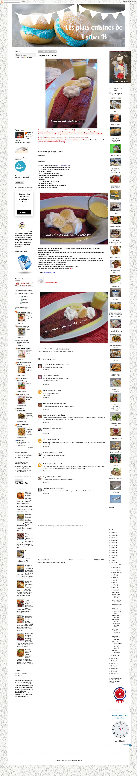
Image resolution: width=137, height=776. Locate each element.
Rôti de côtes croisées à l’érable (116, 596)
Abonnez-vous (24, 212)
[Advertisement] (71, 542)
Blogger (79, 760)
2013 (112, 658)
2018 (112, 552)
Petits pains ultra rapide (28, 616)
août (114, 575)
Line (44, 376)
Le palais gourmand (49, 364)
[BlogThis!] (62, 349)
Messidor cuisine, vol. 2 (24, 312)
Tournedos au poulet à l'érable (116, 625)
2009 (112, 668)
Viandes (27, 600)
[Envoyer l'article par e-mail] (56, 348)
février (115, 590)
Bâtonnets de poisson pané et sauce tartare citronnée (117, 645)
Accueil (71, 559)
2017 (112, 555)
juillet (114, 577)
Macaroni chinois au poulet (28, 651)
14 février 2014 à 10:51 (54, 390)
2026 (112, 532)
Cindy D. (45, 464)
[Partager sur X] (64, 349)
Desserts (28, 551)
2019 (112, 550)
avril (114, 585)
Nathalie (45, 452)
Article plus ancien (98, 559)
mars (114, 587)
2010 (112, 666)
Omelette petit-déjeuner (116, 616)
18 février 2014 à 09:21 (54, 477)
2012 (112, 661)
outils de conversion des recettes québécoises (24, 467)
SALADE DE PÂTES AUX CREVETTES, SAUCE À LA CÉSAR (29, 431)
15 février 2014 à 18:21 (56, 428)
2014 (112, 563)
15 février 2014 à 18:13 (59, 404)
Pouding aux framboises (29, 634)
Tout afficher (30, 447)
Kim (44, 439)
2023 (112, 540)
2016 (112, 558)
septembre (116, 572)
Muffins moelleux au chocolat (29, 535)
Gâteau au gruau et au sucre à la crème (28, 517)
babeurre (45, 351)
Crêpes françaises (116, 651)
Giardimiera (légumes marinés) (115, 638)
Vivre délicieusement (97, 140)
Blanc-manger (47, 404)
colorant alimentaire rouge (59, 351)
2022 (112, 543)
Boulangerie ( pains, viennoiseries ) (29, 583)
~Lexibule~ (46, 488)
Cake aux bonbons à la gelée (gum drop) (117, 611)
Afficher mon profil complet (22, 143)
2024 (112, 537)
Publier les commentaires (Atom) (55, 562)
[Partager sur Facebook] (66, 349)
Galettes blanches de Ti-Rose (29, 397)
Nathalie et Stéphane (23, 457)
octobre (115, 570)
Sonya (45, 477)
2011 (112, 663)
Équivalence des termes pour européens (24, 470)
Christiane (46, 428)
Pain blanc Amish (28, 566)
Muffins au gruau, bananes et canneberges (117, 632)
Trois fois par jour (22, 340)
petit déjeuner (70, 351)
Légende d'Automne (23, 326)
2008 (112, 671)
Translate (29, 58)
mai (114, 582)
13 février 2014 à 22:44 (62, 364)
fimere (45, 390)
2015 (112, 560)
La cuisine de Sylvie (23, 394)
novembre (116, 567)
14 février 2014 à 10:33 (53, 376)
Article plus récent (43, 559)
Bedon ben (20, 440)
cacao (50, 351)
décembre (116, 565)
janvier (115, 655)
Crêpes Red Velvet (115, 620)
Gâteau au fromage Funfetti (29, 351)
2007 (112, 673)
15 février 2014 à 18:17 (59, 415)
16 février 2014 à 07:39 (52, 439)
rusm (69, 760)
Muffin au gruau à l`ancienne (116, 601)
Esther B (30, 133)
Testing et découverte (23, 348)
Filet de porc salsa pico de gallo (29, 383)
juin (114, 580)
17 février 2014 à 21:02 (55, 464)
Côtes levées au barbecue (117, 605)
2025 (112, 535)
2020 (112, 548)
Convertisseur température (24, 455)
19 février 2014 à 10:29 (57, 488)
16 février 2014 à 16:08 (55, 452)
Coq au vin (115, 592)
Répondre (46, 370)
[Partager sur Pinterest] (68, 349)
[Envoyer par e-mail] (60, 349)
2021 (112, 545)
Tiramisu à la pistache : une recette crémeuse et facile (29, 415)
